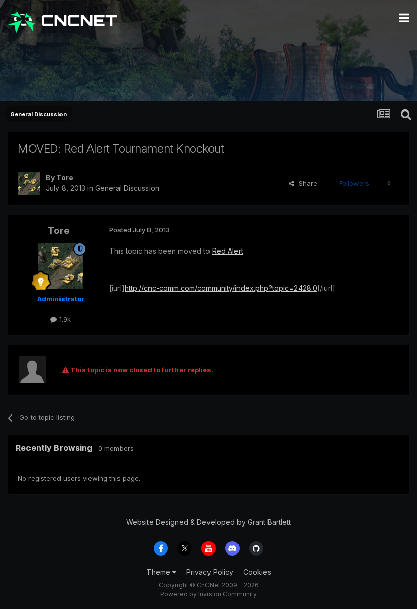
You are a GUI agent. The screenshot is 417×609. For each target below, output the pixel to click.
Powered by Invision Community (208, 594)
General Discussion (127, 188)
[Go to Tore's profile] (29, 183)
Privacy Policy (209, 572)
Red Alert (227, 250)
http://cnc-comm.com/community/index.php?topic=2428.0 (221, 288)
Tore (64, 177)
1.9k (64, 319)
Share (305, 183)
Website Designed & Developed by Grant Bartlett (208, 522)
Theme (159, 572)
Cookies (257, 572)
